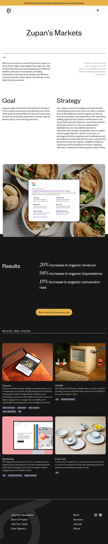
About (76, 528)
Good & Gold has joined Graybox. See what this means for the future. (54, 2)
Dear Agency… (19, 528)
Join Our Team (19, 523)
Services (78, 519)
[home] (9, 10)
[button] (97, 10)
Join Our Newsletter (22, 514)
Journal (77, 523)
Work (76, 514)
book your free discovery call (54, 312)
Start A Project (19, 519)
